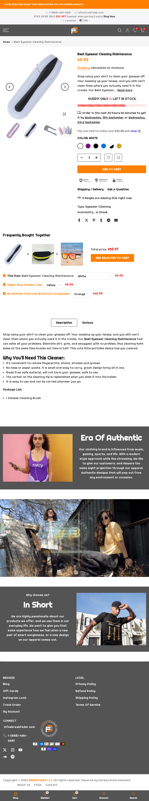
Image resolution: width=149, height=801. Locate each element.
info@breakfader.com (90, 12)
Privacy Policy (85, 684)
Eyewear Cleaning (98, 206)
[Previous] (10, 87)
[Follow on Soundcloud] (5, 757)
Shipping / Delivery (90, 189)
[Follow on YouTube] (20, 750)
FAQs (38, 785)
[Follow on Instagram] (13, 750)
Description (64, 322)
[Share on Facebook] (79, 220)
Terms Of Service (87, 705)
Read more (124, 90)
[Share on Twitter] (86, 220)
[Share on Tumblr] (101, 220)
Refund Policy (85, 691)
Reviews (87, 322)
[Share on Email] (116, 220)
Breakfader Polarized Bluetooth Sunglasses (38, 293)
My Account (11, 711)
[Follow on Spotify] (13, 757)
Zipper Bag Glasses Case (24, 284)
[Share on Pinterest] (94, 220)
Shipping (83, 68)
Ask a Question (118, 189)
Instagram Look (14, 698)
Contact (51, 785)
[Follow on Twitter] (5, 750)
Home (6, 42)
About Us (23, 785)
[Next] (65, 87)
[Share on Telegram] (108, 220)
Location (70, 20)
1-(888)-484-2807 (60, 12)
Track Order (12, 705)
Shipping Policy (86, 698)
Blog (6, 684)
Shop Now (109, 16)
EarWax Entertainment (114, 780)
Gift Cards (10, 691)
